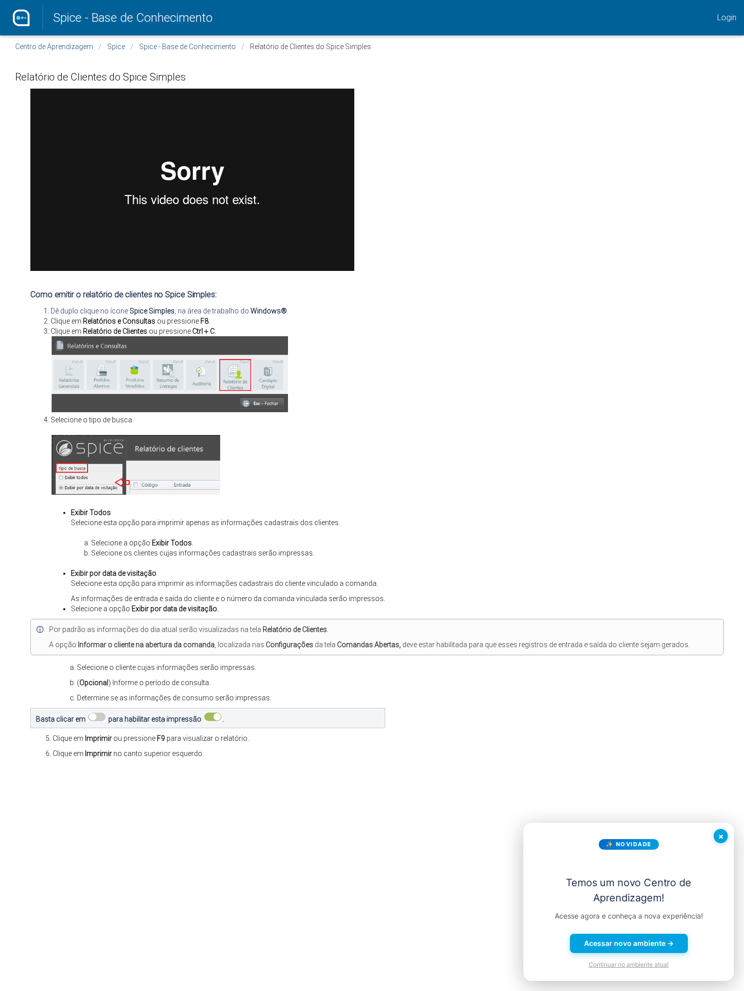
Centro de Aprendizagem (54, 47)
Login (726, 17)
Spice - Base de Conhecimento (133, 18)
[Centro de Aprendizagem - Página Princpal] (21, 17)
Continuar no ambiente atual (629, 964)
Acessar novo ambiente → (629, 943)
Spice (116, 47)
